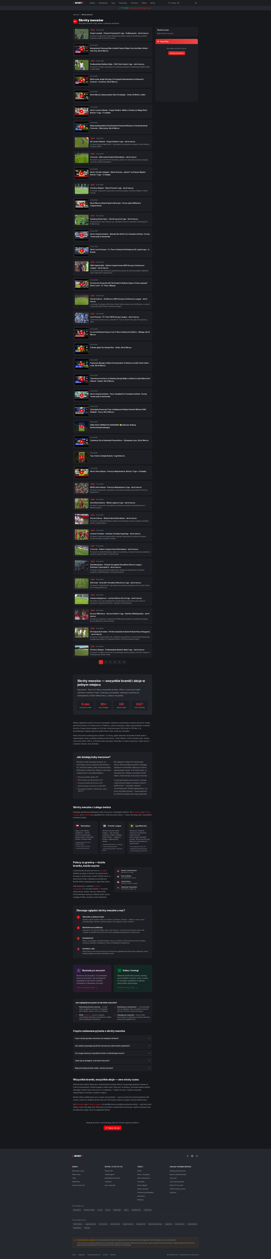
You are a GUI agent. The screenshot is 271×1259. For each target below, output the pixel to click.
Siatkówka (76, 1182)
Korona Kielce (179, 1224)
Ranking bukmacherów (178, 1171)
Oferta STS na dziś (176, 1185)
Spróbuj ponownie (176, 53)
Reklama (113, 1255)
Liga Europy (147, 1210)
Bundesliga (117, 1210)
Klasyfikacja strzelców (112, 1178)
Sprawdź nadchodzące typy (140, 8)
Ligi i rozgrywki (110, 1185)
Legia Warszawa (90, 1224)
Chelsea (87, 1228)
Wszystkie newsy (78, 1171)
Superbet (173, 1192)
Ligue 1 (126, 1210)
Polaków (87, 1015)
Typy (113, 3)
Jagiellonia (168, 1224)
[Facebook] (192, 1156)
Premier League (94, 1104)
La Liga (103, 871)
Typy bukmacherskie (177, 1182)
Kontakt (105, 1255)
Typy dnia (173, 1178)
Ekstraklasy (136, 812)
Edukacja (140, 1200)
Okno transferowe (143, 1178)
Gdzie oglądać (142, 1185)
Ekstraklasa (103, 3)
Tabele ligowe (110, 1174)
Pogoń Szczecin (128, 1224)
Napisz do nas (113, 1128)
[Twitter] (187, 1156)
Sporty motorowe (78, 1185)
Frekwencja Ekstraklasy (145, 1192)
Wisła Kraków (77, 1224)
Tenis (74, 1178)
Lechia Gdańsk (192, 1224)
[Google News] (197, 1156)
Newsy (92, 3)
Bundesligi (87, 815)
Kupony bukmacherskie (178, 1174)
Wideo (144, 3)
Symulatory (141, 1196)
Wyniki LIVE (109, 1171)
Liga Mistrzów (136, 1210)
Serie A (108, 1210)
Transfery (134, 3)
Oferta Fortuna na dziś (177, 1189)
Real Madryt (77, 1228)
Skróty (152, 3)
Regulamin (81, 1255)
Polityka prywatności (94, 1255)
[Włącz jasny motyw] (196, 3)
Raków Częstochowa (155, 1224)
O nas (74, 1255)
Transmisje (123, 3)
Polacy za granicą (143, 1174)
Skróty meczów (142, 1189)
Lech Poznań (103, 1224)
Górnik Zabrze (115, 1224)
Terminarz (108, 1182)
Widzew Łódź (141, 1224)
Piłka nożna (76, 1174)
